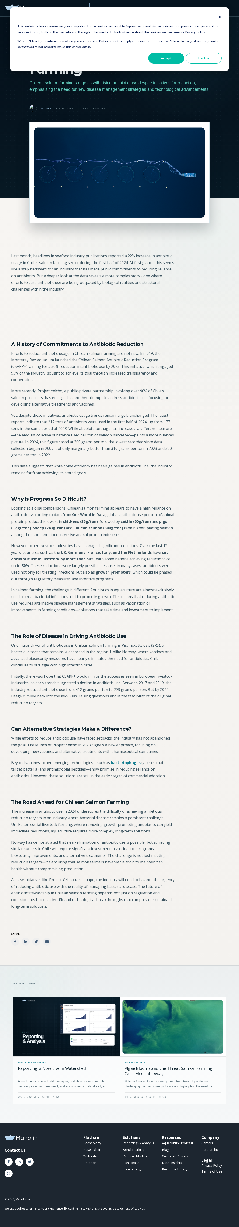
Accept (166, 58)
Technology (92, 1143)
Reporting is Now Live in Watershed (52, 1068)
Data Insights (172, 1162)
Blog (165, 1149)
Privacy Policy (211, 1165)
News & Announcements (32, 1062)
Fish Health (131, 1162)
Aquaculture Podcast (177, 1143)
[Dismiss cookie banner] (220, 17)
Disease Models (135, 1156)
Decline (203, 58)
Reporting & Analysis (138, 1143)
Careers (207, 1143)
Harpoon (90, 1162)
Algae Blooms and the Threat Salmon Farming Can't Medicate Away (168, 1070)
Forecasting (132, 1169)
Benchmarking (133, 1149)
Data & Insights (135, 1062)
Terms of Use (211, 1171)
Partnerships (210, 1149)
